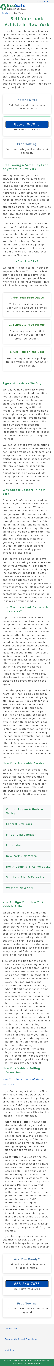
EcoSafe (6, 13)
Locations (40, 1)
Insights (9, 1350)
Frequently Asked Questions (21, 1339)
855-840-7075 (27, 124)
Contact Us (11, 1328)
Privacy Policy (35, 1363)
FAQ (49, 1)
